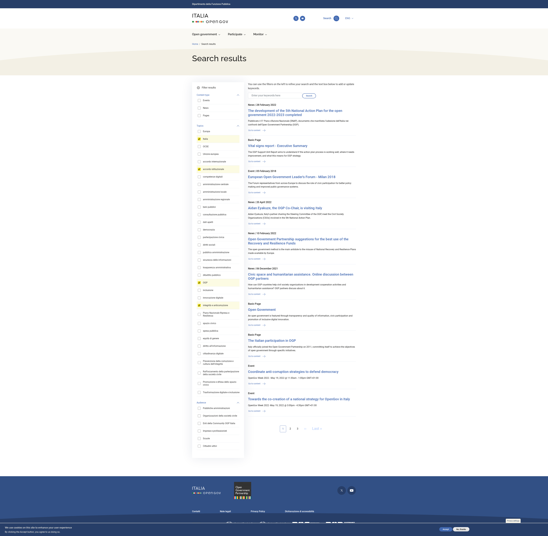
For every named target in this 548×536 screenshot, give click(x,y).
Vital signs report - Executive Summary (277, 146)
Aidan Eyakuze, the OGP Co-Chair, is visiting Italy (285, 208)
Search (309, 96)
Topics (200, 125)
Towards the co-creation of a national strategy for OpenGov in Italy (299, 399)
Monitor (258, 34)
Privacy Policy (258, 511)
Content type (203, 95)
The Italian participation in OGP (272, 341)
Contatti (196, 511)
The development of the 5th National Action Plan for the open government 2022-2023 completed (295, 113)
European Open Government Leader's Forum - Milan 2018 (292, 177)
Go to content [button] (254, 130)
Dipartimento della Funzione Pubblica (211, 4)
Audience (201, 402)
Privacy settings (513, 521)
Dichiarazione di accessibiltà (299, 511)
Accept (446, 529)
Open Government (262, 310)
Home (195, 44)
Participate (235, 34)
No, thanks (461, 529)
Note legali (225, 511)
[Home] (210, 18)
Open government (204, 34)
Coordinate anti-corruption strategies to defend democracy (293, 372)
